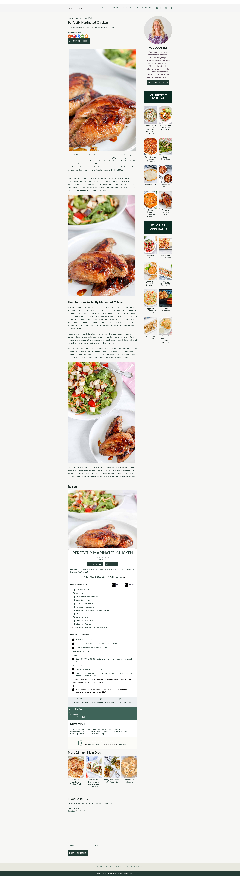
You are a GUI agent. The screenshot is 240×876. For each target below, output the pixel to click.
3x (133, 585)
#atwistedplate (122, 744)
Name (72, 845)
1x (126, 585)
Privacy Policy (144, 8)
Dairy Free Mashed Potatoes (110, 473)
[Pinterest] (166, 8)
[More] (86, 36)
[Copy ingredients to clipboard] (89, 584)
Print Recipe (96, 564)
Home (104, 8)
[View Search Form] (170, 7)
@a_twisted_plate (93, 744)
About (115, 8)
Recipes (127, 8)
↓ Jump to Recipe (79, 41)
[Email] (82, 36)
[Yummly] (70, 36)
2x (130, 585)
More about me (157, 82)
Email (96, 845)
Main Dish (88, 18)
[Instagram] (161, 8)
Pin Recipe (113, 564)
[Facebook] (157, 8)
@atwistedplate (75, 27)
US (113, 585)
